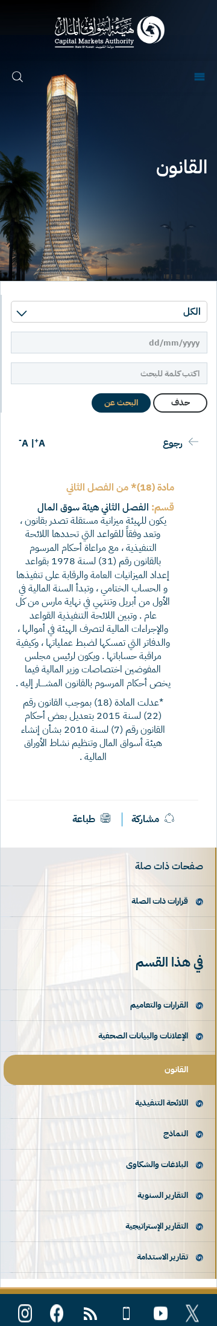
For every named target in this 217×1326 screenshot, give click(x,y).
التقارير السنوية (162, 1195)
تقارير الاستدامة (162, 1256)
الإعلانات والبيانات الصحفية (143, 1035)
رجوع (173, 443)
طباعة (85, 819)
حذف (180, 402)
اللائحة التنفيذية (161, 1102)
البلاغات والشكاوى (157, 1164)
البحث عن (121, 402)
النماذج (175, 1133)
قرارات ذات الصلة (159, 901)
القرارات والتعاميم (159, 1005)
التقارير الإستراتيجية (156, 1226)
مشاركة (145, 819)
